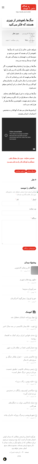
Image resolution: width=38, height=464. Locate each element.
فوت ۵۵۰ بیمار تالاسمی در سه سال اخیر (19, 326)
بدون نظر (15, 33)
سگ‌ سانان (30, 171)
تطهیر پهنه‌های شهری (28, 280)
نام (17, 199)
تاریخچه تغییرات (14, 452)
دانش (33, 8)
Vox (26, 40)
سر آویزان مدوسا (29, 289)
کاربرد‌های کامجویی (22, 268)
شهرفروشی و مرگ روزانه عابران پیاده (19, 415)
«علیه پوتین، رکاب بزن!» (25, 381)
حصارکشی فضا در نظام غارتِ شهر (21, 348)
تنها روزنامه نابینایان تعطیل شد (23, 317)
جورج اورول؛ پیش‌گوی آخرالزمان (23, 298)
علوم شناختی (20, 171)
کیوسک (25, 8)
